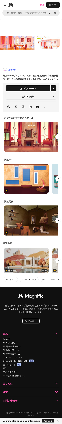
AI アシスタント (10, 342)
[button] (31, 321)
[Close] (57, 421)
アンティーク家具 (29, 279)
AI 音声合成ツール (11, 353)
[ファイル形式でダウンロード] (53, 88)
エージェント (11, 364)
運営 (5, 392)
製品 (5, 333)
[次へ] (58, 137)
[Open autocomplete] (7, 13)
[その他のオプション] (45, 107)
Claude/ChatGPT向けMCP (18, 360)
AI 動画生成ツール (11, 349)
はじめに (8, 383)
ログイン (53, 4)
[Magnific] (31, 296)
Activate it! (48, 420)
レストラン (10, 279)
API (4, 368)
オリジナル (20, 25)
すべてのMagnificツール (14, 375)
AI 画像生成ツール (11, 346)
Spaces (6, 338)
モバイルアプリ (10, 371)
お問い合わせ (10, 400)
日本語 (31, 321)
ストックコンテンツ (12, 357)
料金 (42, 4)
